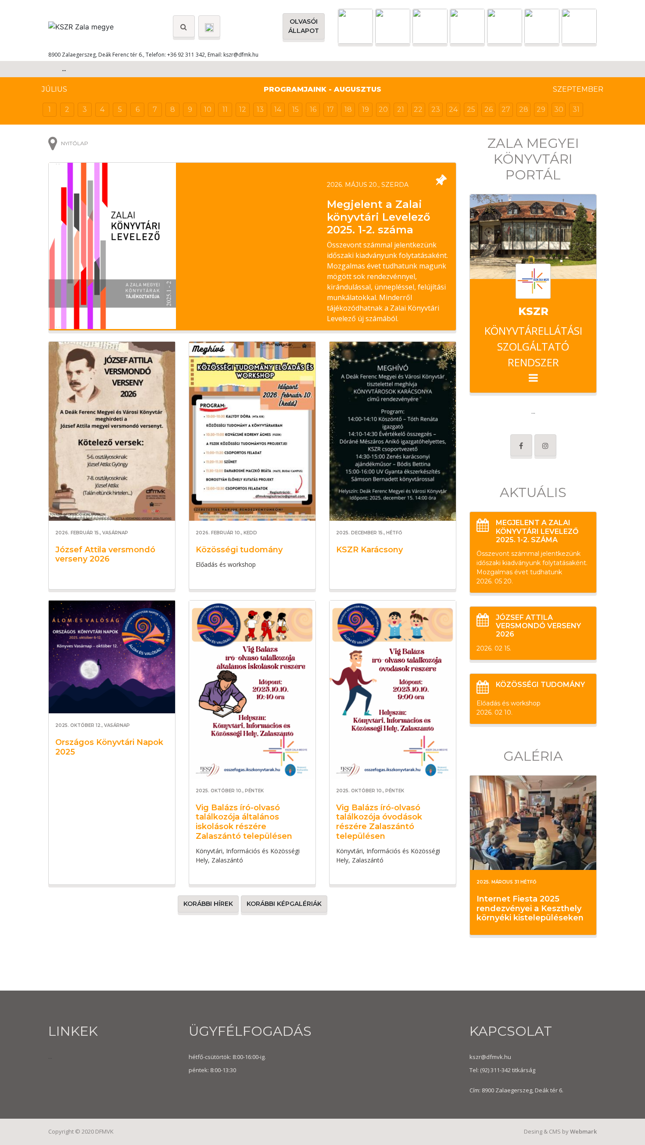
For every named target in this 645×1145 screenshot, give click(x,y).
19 (365, 109)
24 (453, 109)
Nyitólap (74, 143)
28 (523, 109)
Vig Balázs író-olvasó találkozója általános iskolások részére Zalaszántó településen (244, 822)
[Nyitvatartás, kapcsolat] (209, 26)
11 (225, 109)
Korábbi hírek (208, 904)
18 (348, 109)
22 (418, 109)
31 (576, 109)
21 (400, 109)
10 (207, 109)
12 (242, 109)
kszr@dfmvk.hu (490, 1057)
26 (488, 109)
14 (277, 109)
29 (541, 109)
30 (558, 109)
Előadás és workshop (509, 703)
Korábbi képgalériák (284, 904)
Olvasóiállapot (303, 26)
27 (506, 109)
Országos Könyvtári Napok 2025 (109, 747)
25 (471, 109)
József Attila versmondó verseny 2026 (105, 554)
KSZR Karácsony (369, 550)
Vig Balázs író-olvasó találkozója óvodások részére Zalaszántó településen (379, 822)
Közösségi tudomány (239, 550)
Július (54, 89)
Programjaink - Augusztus (322, 89)
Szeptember (578, 89)
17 (330, 109)
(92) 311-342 (495, 1070)
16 (313, 109)
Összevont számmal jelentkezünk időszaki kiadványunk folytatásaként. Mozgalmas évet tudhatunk (532, 563)
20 (383, 109)
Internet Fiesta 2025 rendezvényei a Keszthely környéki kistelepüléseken (530, 908)
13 (260, 109)
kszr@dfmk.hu (240, 54)
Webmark (583, 1131)
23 (435, 109)
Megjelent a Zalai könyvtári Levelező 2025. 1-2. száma (378, 217)
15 (295, 109)
